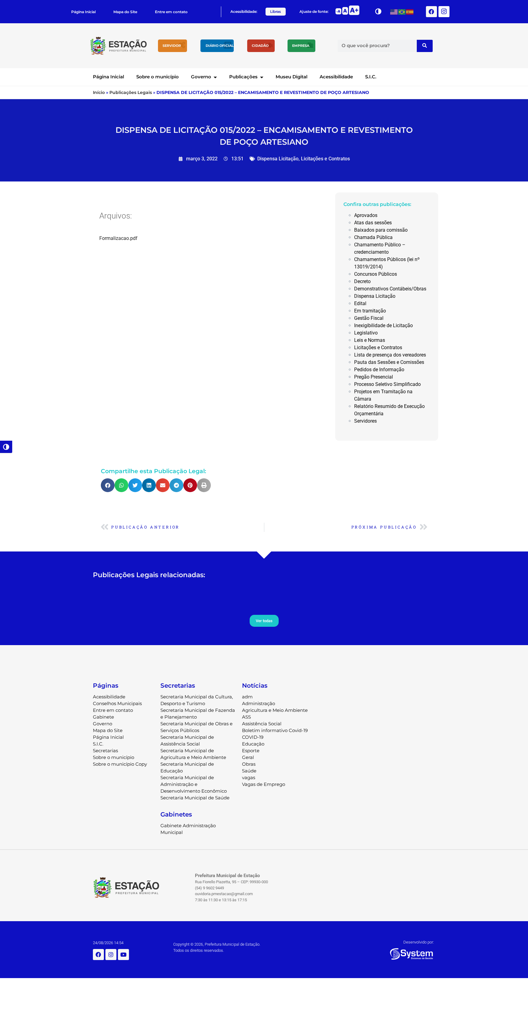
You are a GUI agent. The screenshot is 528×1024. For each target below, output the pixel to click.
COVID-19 (252, 737)
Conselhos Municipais (117, 703)
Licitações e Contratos (325, 159)
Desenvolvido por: (418, 942)
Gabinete (103, 717)
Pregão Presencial (373, 377)
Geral (248, 757)
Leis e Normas (369, 340)
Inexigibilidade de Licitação (383, 325)
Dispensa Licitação (278, 159)
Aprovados (365, 215)
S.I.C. (370, 77)
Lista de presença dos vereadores (390, 355)
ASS (246, 717)
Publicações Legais (130, 92)
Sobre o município (157, 77)
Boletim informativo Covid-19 (275, 730)
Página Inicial (83, 11)
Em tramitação (370, 311)
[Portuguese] (402, 11)
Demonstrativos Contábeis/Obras (390, 289)
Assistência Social (261, 724)
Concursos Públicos (375, 274)
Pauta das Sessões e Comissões (389, 362)
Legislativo (366, 333)
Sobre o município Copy (120, 764)
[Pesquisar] (425, 46)
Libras (275, 11)
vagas (248, 777)
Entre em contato (171, 11)
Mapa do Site (125, 11)
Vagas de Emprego (263, 784)
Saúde (249, 771)
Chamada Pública (373, 237)
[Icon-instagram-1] (443, 11)
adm (247, 697)
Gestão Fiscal (368, 318)
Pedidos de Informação (379, 369)
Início (99, 92)
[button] (108, 485)
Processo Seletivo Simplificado (387, 384)
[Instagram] (110, 954)
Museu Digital (291, 77)
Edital (360, 303)
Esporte (250, 750)
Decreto (362, 281)
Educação (253, 744)
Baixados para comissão (381, 230)
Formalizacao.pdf (118, 238)
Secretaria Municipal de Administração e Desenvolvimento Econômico (193, 784)
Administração (258, 703)
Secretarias (105, 750)
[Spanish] (410, 11)
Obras (248, 764)
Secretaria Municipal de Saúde (194, 798)
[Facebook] (431, 11)
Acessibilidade (336, 77)
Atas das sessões (373, 223)
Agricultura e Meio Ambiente (275, 710)
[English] (394, 11)
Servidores (365, 421)
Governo (201, 77)
